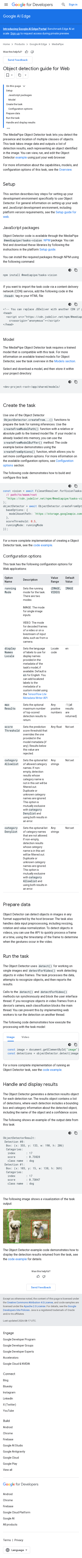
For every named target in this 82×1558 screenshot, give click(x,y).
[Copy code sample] (76, 270)
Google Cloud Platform (16, 1512)
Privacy (18, 1540)
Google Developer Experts (18, 1351)
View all (7, 1469)
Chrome (8, 1433)
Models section (64, 361)
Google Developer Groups (18, 1345)
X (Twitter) (9, 1404)
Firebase (8, 1439)
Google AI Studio (13, 1445)
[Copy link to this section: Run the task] (32, 956)
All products (10, 1524)
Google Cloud (11, 1457)
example (21, 157)
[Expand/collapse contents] (24, 86)
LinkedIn (8, 1398)
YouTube (8, 1410)
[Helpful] (26, 52)
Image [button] (11, 1037)
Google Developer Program (19, 1339)
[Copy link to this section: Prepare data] (34, 905)
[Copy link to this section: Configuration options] (45, 556)
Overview (65, 169)
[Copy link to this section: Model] (18, 340)
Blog (5, 1380)
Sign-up (15, 33)
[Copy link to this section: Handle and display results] (61, 1084)
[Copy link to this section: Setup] (19, 184)
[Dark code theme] (70, 270)
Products (20, 44)
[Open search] (63, 4)
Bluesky (7, 1386)
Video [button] (25, 1037)
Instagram (9, 1392)
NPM (46, 240)
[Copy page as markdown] (19, 75)
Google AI (8, 1518)
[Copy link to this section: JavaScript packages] (43, 228)
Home (6, 44)
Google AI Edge (17, 16)
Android (8, 1427)
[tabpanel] (41, 1051)
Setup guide (47, 249)
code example (42, 545)
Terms (7, 1540)
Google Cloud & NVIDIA (16, 1363)
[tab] (10, 1036)
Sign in (73, 4)
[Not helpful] (32, 52)
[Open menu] (6, 4)
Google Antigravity (14, 1451)
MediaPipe (58, 44)
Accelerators (10, 1357)
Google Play (10, 1463)
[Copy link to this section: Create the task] (39, 406)
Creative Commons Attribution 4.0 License (30, 1302)
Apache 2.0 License (34, 1306)
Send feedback (18, 60)
